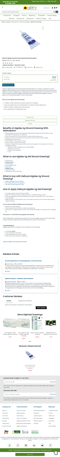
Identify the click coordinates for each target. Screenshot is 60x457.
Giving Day (36, 413)
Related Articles (11, 254)
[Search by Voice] (54, 12)
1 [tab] (29, 341)
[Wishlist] (43, 27)
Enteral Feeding (51, 15)
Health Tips (51, 415)
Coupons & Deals (53, 410)
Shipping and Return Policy (23, 421)
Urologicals (16, 15)
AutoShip (36, 423)
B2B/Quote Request (22, 426)
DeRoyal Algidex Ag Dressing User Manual (15, 242)
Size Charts (51, 421)
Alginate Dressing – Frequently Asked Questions (19, 278)
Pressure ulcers (9, 162)
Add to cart (30, 454)
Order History (20, 415)
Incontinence (20, 18)
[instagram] (26, 445)
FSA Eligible (51, 418)
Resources (52, 407)
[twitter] (9, 445)
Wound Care (7, 15)
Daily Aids (11, 18)
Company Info (6, 407)
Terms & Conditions (22, 418)
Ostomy (24, 15)
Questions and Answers (8, 65)
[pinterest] (50, 445)
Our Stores (5, 415)
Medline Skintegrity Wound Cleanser (14, 181)
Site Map (4, 421)
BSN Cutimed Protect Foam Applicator (15, 183)
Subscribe (53, 382)
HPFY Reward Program (39, 410)
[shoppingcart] (56, 8)
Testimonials (5, 418)
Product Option (6, 73)
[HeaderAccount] (52, 8)
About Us (4, 410)
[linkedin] (34, 445)
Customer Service (22, 407)
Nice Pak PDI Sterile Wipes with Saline (14, 184)
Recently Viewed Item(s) (30, 346)
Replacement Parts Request (24, 423)
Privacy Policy (5, 423)
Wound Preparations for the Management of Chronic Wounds (23, 261)
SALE (50, 18)
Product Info (30, 117)
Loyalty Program (38, 415)
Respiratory (32, 15)
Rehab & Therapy (41, 18)
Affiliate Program (38, 421)
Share (8, 271)
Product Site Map (6, 426)
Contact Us (46, 8)
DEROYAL (7, 60)
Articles (30, 123)
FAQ (50, 423)
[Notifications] (54, 8)
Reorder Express (21, 413)
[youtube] (42, 445)
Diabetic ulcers (9, 168)
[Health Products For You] (30, 8)
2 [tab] (30, 341)
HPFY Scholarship (38, 418)
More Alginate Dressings (30, 314)
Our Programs (38, 407)
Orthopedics (41, 15)
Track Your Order (21, 410)
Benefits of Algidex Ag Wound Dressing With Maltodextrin (25, 129)
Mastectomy (30, 18)
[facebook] (17, 445)
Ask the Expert (52, 426)
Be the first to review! (20, 65)
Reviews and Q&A (30, 120)
